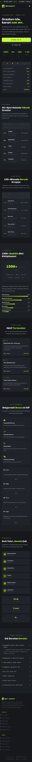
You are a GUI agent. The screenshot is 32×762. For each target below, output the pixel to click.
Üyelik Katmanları (6, 726)
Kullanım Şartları (6, 741)
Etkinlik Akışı (5, 723)
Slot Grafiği (5, 721)
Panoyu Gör (17, 45)
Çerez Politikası (6, 746)
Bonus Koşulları (6, 749)
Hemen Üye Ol (17, 39)
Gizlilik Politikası (6, 738)
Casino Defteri (5, 718)
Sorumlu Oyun (5, 744)
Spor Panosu (5, 715)
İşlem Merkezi (5, 729)
